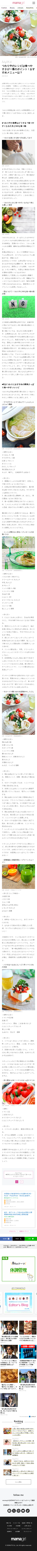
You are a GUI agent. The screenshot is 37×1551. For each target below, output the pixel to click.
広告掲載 (18, 1525)
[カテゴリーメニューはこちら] (33, 3)
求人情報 (9, 1525)
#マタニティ (12, 1231)
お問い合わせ (27, 1525)
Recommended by (24, 1416)
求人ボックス (13, 1206)
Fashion (4, 8)
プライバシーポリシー (12, 1528)
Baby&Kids (29, 8)
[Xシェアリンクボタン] (14, 1511)
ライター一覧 (16, 1523)
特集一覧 (8, 1523)
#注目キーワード (24, 1231)
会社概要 (17, 1531)
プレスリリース (27, 1531)
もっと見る (18, 1482)
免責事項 (9, 1531)
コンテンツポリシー (27, 1528)
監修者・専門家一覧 (27, 1523)
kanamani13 (32, 57)
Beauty (12, 8)
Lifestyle (20, 8)
